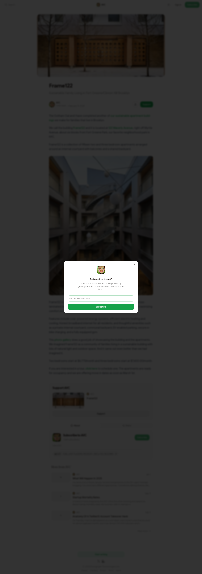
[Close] (134, 264)
